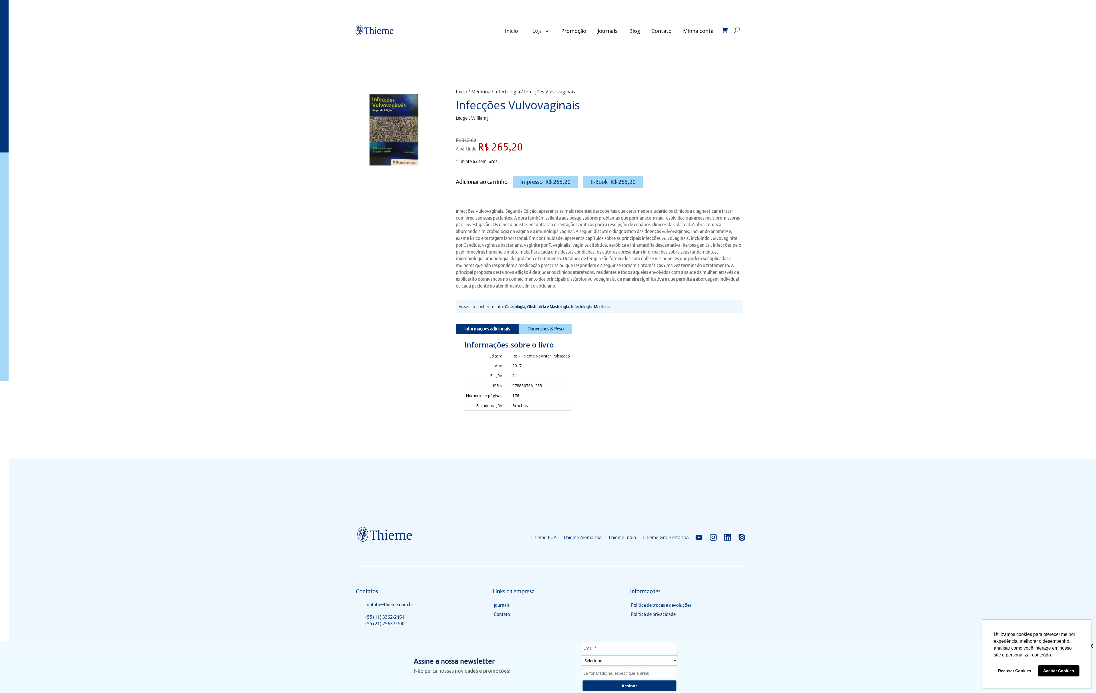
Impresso (545, 181)
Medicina (480, 92)
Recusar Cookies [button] (1014, 670)
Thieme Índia (622, 537)
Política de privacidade (653, 614)
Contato (662, 30)
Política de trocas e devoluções (661, 605)
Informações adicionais (487, 329)
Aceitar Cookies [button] (1058, 670)
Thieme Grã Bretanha (665, 537)
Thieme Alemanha (582, 537)
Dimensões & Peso (545, 329)
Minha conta (698, 30)
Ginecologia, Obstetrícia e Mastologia (537, 306)
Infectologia (507, 92)
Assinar (629, 685)
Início (511, 30)
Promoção (573, 30)
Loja (537, 30)
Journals (608, 30)
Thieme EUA (543, 537)
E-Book (613, 181)
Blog (634, 30)
